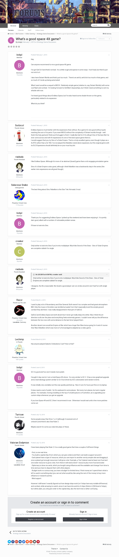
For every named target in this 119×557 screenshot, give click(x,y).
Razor (19, 300)
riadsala (19, 156)
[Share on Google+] (16, 541)
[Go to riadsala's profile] (19, 167)
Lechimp (19, 339)
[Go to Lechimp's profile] (19, 350)
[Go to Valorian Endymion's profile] (19, 453)
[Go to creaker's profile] (19, 251)
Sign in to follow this (89, 38)
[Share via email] (34, 541)
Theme (54, 549)
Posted (39, 55)
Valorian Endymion (19, 442)
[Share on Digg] (20, 541)
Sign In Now (83, 519)
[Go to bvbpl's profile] (11, 40)
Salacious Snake (19, 185)
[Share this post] (108, 55)
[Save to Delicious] (23, 541)
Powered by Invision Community (59, 553)
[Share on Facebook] (13, 541)
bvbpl (20, 42)
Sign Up (105, 3)
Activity (25, 26)
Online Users (39, 30)
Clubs (36, 26)
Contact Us (64, 549)
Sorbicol (19, 125)
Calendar (21, 30)
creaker (19, 241)
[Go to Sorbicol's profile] (19, 136)
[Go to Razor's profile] (19, 310)
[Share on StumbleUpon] (31, 541)
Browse (13, 26)
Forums (11, 30)
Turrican (19, 414)
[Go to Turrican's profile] (19, 425)
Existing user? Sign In (90, 3)
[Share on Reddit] (27, 541)
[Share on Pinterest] (38, 541)
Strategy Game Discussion (46, 42)
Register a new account (35, 519)
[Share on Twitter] (9, 541)
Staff (29, 30)
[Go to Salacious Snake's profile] (19, 195)
